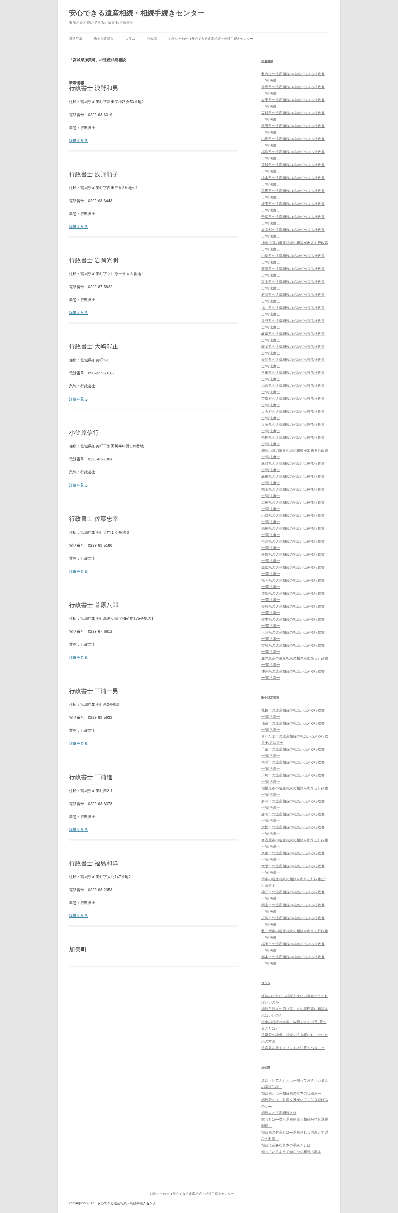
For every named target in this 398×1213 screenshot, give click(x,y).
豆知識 (152, 39)
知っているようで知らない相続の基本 (291, 1152)
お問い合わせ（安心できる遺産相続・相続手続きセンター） (212, 39)
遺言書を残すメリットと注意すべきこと (293, 1048)
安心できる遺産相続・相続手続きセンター (137, 13)
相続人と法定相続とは (278, 1113)
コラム (130, 39)
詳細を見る (78, 141)
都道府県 (75, 39)
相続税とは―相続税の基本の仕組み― (291, 1093)
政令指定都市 (103, 39)
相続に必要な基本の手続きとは (286, 1145)
